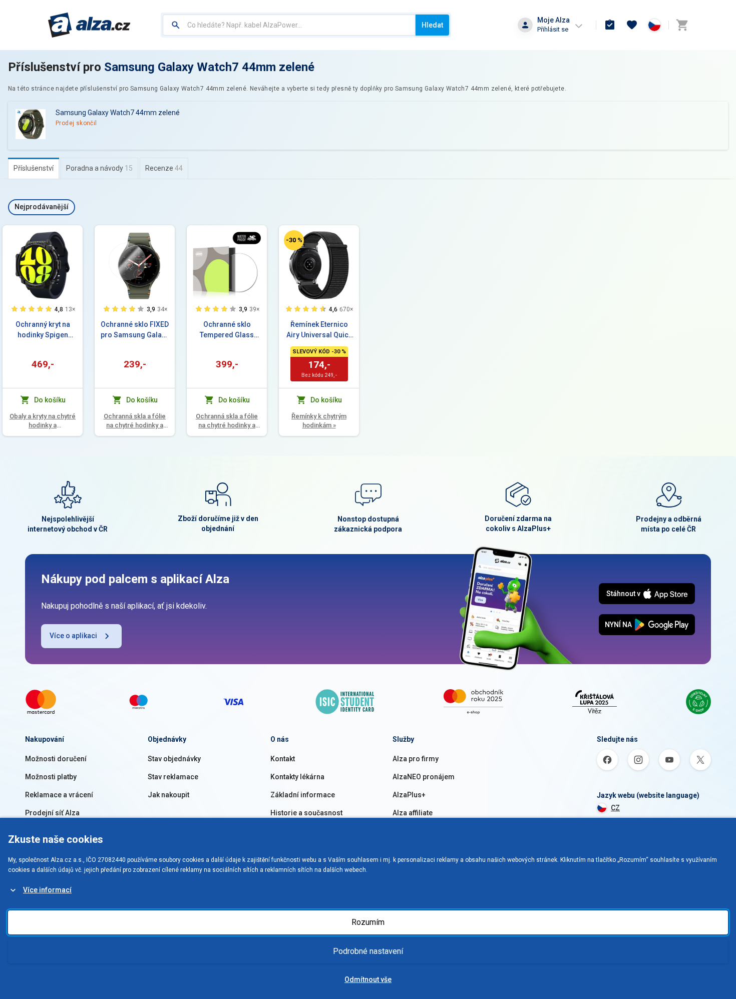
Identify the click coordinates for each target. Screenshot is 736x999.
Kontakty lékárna (297, 777)
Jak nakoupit (168, 795)
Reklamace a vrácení (59, 795)
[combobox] (289, 25)
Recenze (164, 168)
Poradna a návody (99, 168)
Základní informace (302, 795)
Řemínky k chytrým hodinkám (318, 420)
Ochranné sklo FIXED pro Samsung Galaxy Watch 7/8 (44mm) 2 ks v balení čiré (135, 330)
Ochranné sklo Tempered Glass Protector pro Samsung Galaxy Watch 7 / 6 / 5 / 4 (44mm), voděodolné (226, 330)
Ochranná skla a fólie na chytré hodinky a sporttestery (135, 421)
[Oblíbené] (632, 25)
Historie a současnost (306, 813)
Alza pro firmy (416, 759)
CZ (615, 808)
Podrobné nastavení (368, 951)
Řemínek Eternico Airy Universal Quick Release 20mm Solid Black (319, 330)
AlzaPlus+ (409, 795)
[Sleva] (294, 240)
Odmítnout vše (368, 979)
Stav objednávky (174, 759)
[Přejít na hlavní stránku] (89, 25)
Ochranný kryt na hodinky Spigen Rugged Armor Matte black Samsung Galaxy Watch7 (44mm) (42, 330)
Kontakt (282, 759)
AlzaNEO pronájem (424, 777)
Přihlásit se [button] (552, 29)
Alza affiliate (413, 813)
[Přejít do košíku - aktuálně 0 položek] (682, 25)
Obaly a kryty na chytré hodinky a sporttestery (43, 421)
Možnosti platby (51, 777)
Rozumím (368, 922)
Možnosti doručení (56, 759)
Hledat (432, 25)
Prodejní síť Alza (52, 813)
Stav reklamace (173, 777)
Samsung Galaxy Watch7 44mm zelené (209, 67)
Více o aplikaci (73, 636)
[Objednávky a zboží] (610, 25)
